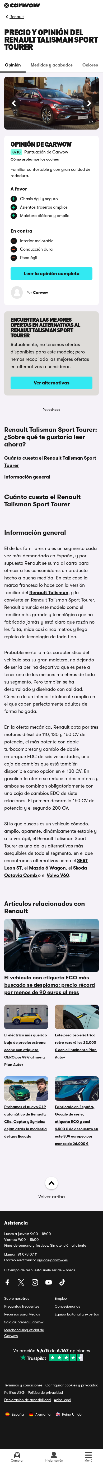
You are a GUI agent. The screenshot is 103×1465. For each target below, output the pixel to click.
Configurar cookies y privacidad (71, 1385)
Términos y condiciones (23, 1385)
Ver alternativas (51, 382)
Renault (17, 16)
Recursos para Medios (22, 1314)
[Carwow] (22, 5)
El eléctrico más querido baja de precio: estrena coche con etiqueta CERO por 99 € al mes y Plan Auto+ (25, 1050)
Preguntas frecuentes (21, 1306)
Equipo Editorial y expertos (77, 1314)
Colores (90, 65)
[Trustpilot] (51, 1357)
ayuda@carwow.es (52, 1260)
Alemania (42, 1414)
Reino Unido (72, 1414)
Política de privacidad (45, 1392)
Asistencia (16, 1223)
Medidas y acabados (52, 65)
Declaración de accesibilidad (27, 1400)
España (18, 1414)
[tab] (13, 65)
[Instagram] (35, 1284)
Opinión (13, 65)
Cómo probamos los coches (35, 159)
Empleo (61, 1298)
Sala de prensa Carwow (23, 1322)
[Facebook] (8, 1284)
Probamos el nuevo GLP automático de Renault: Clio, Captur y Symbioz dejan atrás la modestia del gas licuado (25, 1121)
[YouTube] (49, 1284)
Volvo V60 (58, 875)
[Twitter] (21, 1284)
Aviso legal (62, 1400)
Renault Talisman (48, 592)
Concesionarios (67, 1306)
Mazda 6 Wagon (47, 868)
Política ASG (14, 1392)
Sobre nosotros (16, 1298)
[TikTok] (62, 1284)
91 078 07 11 (28, 1254)
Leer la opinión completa (51, 273)
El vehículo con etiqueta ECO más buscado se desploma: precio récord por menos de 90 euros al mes (49, 985)
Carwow (40, 292)
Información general (27, 477)
